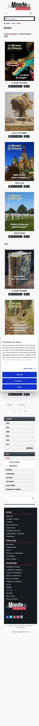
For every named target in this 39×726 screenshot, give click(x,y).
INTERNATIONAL (11, 563)
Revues (8, 550)
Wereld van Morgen (13, 576)
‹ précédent (21, 405)
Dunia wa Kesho (12, 599)
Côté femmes (10, 556)
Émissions (9, 516)
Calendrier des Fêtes (13, 531)
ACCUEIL (9, 512)
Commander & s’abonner (15, 534)
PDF (28, 86)
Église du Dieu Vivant (24, 632)
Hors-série (9, 477)
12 (15, 411)
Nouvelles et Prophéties (13, 489)
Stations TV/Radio (12, 519)
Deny (19, 387)
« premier (9, 405)
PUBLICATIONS (11, 541)
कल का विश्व (9, 593)
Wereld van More (12, 579)
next (29, 448)
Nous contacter (12, 525)
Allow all (19, 374)
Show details (28, 368)
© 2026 (10, 625)
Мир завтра (10, 596)
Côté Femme (10, 481)
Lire (13, 23)
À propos (9, 522)
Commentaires (11, 547)
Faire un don (10, 528)
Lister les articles (25, 34)
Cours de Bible (10, 485)
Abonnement (13, 466)
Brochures (9, 470)
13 (21, 411)
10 (24, 408)
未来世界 (9, 587)
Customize (18, 381)
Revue (8, 458)
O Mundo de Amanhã (14, 581)
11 (30, 408)
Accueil (8, 23)
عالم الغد (8, 584)
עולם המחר (9, 590)
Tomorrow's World (13, 567)
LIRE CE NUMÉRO (16, 86)
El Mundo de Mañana (14, 570)
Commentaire (10, 473)
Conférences (10, 536)
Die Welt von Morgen (13, 573)
